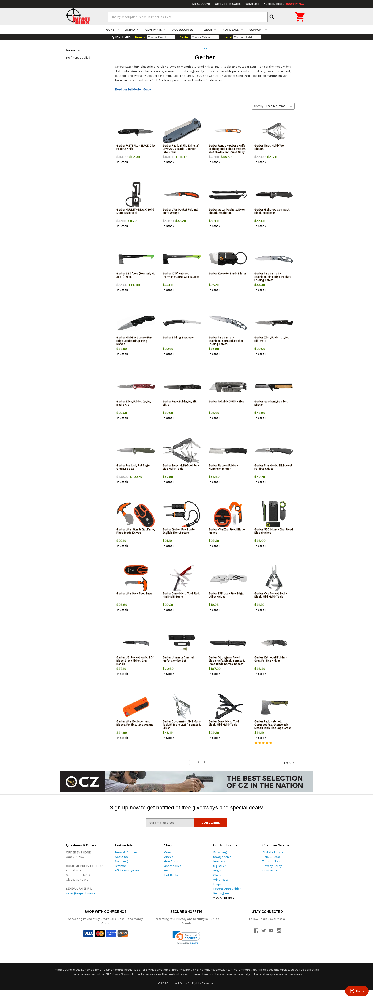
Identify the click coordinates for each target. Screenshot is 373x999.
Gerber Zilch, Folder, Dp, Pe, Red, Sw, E (133, 403)
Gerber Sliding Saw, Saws (179, 337)
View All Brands (223, 898)
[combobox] (188, 17)
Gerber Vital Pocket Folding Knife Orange (180, 211)
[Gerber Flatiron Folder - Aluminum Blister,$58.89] (228, 451)
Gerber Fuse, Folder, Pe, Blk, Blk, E (180, 403)
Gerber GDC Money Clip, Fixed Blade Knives (273, 531)
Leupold (218, 884)
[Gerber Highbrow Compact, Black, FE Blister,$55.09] (274, 195)
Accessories (182, 30)
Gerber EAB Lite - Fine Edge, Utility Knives (226, 595)
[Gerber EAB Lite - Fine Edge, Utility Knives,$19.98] (228, 579)
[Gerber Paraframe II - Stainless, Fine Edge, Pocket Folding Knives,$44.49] (274, 259)
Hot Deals (230, 30)
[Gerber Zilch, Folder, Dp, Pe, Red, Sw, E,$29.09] (136, 387)
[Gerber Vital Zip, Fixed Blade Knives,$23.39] (228, 515)
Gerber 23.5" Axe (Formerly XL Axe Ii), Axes (135, 275)
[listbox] (280, 106)
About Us (121, 857)
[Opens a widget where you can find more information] (357, 991)
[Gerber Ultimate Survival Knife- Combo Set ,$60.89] (182, 642)
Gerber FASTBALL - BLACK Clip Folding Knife (135, 147)
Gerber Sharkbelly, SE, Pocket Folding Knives (273, 467)
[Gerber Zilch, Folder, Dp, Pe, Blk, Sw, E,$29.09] (274, 323)
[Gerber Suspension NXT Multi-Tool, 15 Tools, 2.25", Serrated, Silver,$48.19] (182, 706)
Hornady (219, 861)
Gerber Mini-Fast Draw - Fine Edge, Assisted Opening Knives (134, 341)
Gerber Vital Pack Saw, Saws (134, 593)
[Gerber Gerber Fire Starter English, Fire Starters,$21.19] (182, 515)
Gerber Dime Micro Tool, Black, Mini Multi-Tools (224, 723)
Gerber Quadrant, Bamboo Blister (271, 403)
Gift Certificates (228, 4)
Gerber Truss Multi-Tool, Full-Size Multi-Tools (181, 467)
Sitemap (121, 866)
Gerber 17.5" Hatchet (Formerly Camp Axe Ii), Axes (181, 275)
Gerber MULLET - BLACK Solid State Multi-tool (135, 211)
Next (287, 762)
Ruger (217, 870)
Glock (217, 875)
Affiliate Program (127, 870)
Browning (220, 852)
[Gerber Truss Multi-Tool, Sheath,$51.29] (274, 131)
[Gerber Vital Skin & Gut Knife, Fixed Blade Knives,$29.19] (136, 515)
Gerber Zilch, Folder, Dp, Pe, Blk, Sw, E (271, 339)
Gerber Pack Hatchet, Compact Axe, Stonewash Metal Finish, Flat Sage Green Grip (272, 726)
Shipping (121, 861)
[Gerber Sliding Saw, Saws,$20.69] (182, 323)
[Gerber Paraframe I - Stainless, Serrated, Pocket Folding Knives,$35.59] (228, 323)
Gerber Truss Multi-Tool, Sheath (269, 147)
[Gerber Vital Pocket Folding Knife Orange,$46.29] (182, 195)
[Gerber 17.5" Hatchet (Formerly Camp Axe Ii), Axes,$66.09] (182, 259)
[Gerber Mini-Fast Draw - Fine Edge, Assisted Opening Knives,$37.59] (136, 323)
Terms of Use (271, 861)
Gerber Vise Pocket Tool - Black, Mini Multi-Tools (270, 595)
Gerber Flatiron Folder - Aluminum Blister (223, 467)
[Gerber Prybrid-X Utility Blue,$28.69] (228, 387)
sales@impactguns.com (83, 893)
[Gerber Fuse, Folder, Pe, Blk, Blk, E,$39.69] (182, 387)
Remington (221, 893)
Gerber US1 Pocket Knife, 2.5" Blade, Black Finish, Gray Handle (134, 660)
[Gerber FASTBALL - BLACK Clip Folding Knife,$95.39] (136, 131)
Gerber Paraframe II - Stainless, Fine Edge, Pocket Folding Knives (272, 277)
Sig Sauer (219, 866)
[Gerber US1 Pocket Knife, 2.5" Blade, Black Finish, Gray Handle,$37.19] (136, 642)
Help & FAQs (271, 857)
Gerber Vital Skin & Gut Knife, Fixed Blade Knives (135, 531)
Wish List (252, 4)
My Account (201, 4)
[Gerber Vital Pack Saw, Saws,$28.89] (136, 579)
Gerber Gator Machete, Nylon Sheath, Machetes (227, 211)
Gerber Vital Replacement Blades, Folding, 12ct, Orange (134, 723)
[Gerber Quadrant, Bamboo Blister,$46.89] (274, 387)
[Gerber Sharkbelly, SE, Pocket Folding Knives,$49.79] (274, 451)
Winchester (221, 879)
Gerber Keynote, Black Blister (227, 273)
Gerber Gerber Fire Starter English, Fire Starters (179, 531)
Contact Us (270, 870)
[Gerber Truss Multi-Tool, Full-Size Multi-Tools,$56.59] (182, 451)
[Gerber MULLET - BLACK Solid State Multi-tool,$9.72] (136, 195)
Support (256, 30)
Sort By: (259, 106)
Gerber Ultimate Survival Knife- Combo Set (178, 659)
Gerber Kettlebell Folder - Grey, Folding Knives (270, 659)
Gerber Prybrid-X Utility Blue (226, 401)
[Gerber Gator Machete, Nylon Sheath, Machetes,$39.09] (228, 195)
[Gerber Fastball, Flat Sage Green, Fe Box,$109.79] (136, 451)
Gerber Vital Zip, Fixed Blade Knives (227, 531)
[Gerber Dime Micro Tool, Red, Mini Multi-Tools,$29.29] (182, 579)
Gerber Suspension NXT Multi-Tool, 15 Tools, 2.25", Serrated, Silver (182, 724)
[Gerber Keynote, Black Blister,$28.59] (228, 259)
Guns (110, 30)
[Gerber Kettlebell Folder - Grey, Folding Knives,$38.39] (274, 642)
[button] (186, 937)
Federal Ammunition (227, 888)
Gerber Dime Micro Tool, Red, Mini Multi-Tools (181, 595)
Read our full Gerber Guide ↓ (134, 89)
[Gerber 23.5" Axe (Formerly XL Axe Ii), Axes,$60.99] (136, 259)
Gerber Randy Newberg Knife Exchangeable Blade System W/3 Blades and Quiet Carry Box (227, 150)
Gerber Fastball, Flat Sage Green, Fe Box (133, 467)
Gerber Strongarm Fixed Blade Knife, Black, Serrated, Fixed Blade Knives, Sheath (227, 660)
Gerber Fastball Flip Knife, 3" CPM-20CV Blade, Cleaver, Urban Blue (181, 149)
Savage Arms (222, 857)
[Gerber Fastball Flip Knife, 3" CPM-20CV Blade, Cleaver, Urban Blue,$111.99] (182, 131)
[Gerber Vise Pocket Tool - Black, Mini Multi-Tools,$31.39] (274, 579)
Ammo (130, 30)
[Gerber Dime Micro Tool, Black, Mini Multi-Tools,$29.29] (228, 706)
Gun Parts (153, 30)
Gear (208, 30)
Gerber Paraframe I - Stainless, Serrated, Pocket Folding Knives (226, 341)
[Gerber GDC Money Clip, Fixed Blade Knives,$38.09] (274, 515)
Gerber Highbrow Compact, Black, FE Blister (272, 211)
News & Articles (126, 852)
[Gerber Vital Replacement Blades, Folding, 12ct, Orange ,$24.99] (136, 706)
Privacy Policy (272, 866)
